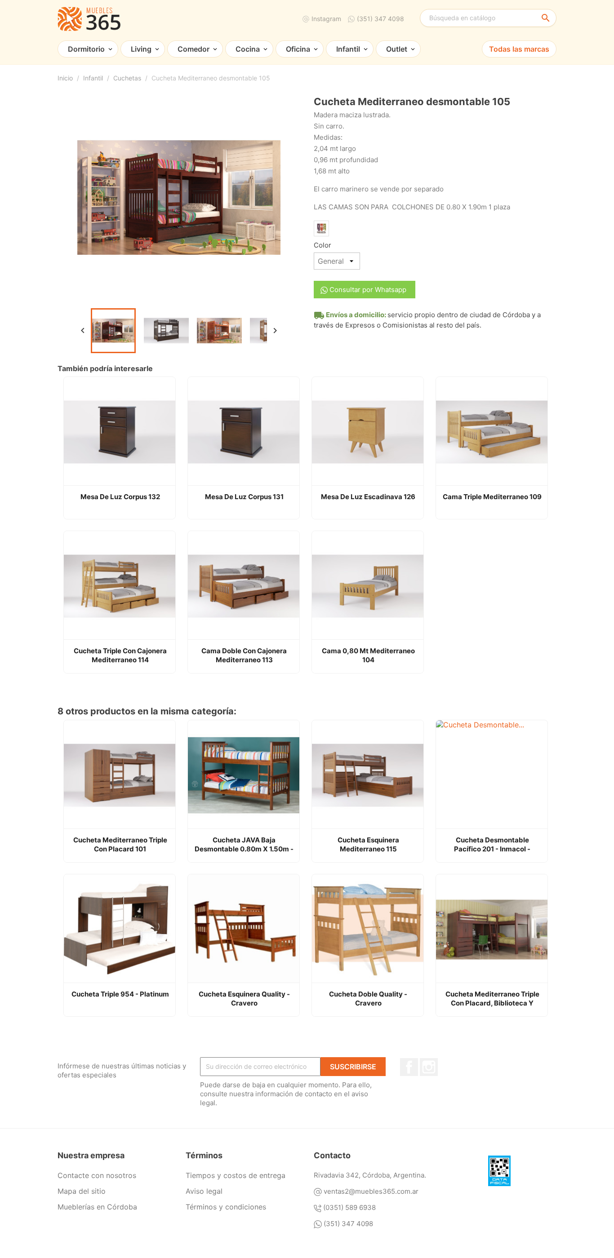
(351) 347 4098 (380, 18)
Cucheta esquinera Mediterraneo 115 (368, 844)
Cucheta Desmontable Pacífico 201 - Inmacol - (492, 844)
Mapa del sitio (82, 1191)
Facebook (409, 1067)
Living (141, 48)
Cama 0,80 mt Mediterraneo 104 (368, 655)
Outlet (396, 48)
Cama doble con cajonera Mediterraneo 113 (244, 655)
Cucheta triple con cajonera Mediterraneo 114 (120, 655)
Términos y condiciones (226, 1206)
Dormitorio (86, 48)
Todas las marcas (519, 48)
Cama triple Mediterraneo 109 (492, 496)
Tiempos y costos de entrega (235, 1175)
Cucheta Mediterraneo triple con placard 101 (120, 844)
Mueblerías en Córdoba (97, 1206)
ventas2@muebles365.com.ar (371, 1191)
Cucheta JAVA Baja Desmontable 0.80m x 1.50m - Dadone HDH (244, 845)
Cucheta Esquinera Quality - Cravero (244, 998)
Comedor (193, 48)
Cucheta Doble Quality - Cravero (368, 998)
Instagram (326, 18)
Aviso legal (204, 1191)
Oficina (298, 48)
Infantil (348, 48)
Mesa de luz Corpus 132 (120, 496)
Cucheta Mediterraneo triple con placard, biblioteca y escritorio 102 (492, 999)
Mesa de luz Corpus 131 (244, 496)
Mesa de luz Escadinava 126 (368, 496)
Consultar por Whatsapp (367, 289)
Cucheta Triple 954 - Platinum (120, 994)
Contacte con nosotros (97, 1175)
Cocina (248, 48)
